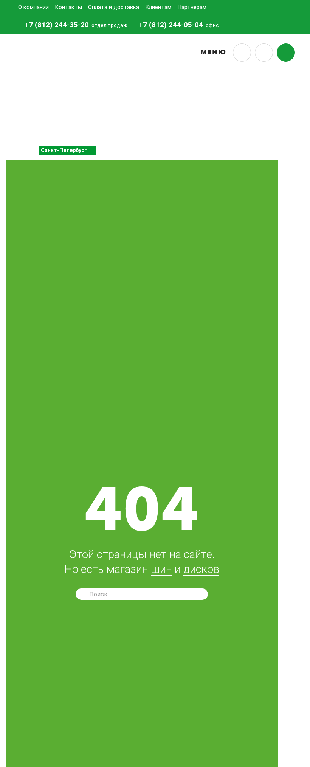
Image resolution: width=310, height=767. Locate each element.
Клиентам (158, 7)
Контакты (68, 7)
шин (161, 570)
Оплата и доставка (113, 7)
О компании (33, 7)
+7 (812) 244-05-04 (171, 24)
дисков (201, 570)
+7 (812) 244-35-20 (57, 24)
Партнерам (191, 7)
